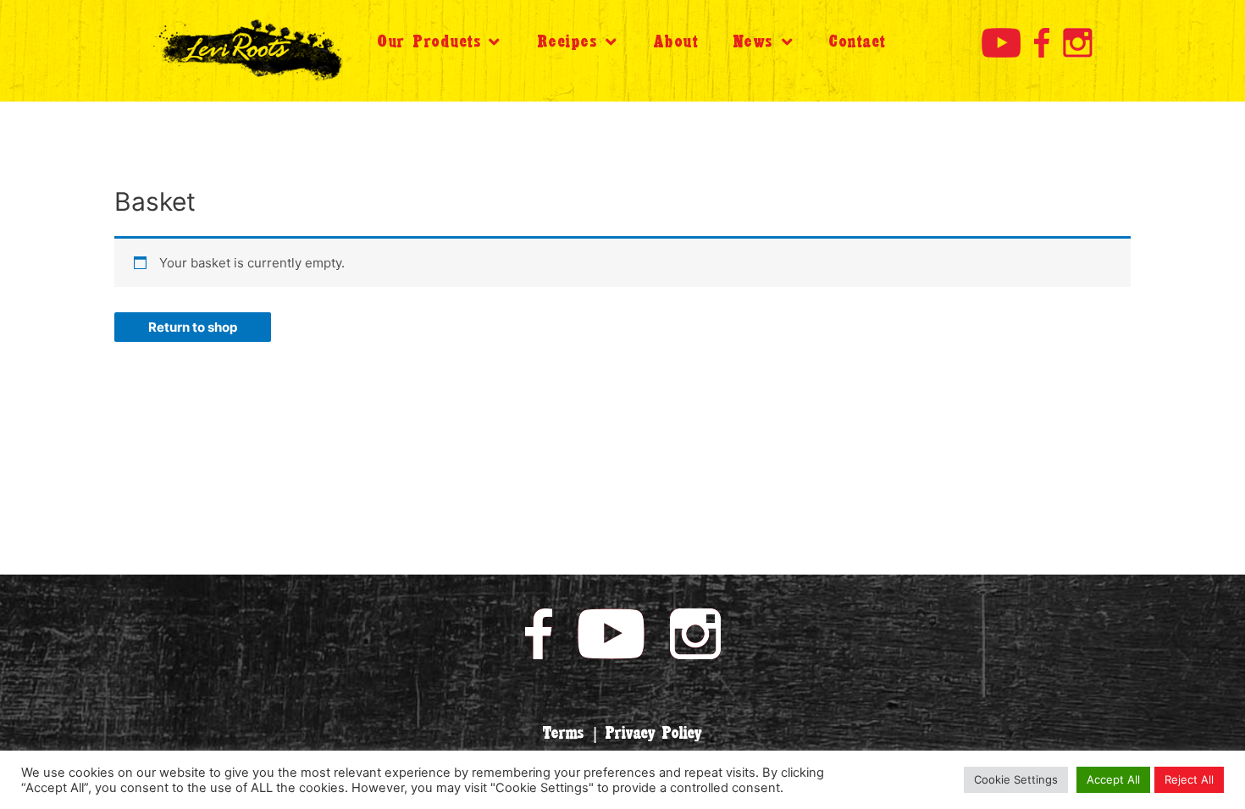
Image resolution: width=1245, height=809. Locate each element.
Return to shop (192, 327)
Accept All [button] (1113, 779)
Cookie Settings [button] (1016, 779)
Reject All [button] (1189, 779)
